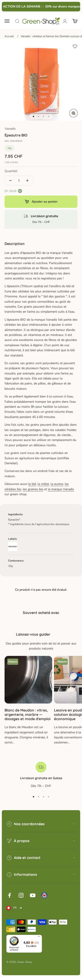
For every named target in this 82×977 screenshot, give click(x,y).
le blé (32, 484)
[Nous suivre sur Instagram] (21, 895)
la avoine (57, 484)
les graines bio (33, 489)
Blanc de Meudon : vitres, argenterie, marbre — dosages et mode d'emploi (28, 714)
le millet (43, 484)
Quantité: (11, 171)
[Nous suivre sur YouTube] (33, 895)
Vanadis (10, 128)
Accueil (9, 36)
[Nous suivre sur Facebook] (9, 895)
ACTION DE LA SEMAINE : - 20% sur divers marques (40, 6)
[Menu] (39, 937)
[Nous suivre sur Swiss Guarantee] (44, 895)
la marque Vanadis (61, 489)
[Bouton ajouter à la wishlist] (74, 46)
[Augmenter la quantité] (27, 180)
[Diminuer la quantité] (10, 180)
